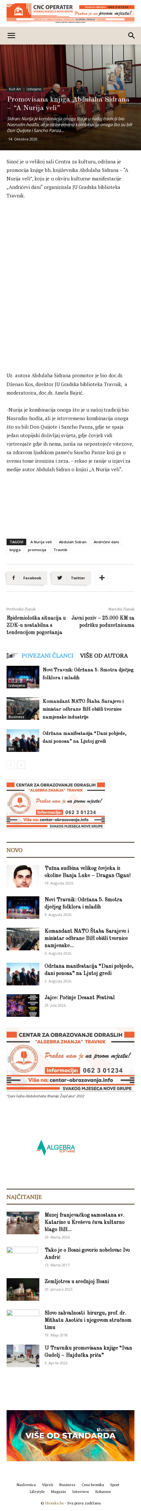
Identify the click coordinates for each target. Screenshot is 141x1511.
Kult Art (15, 89)
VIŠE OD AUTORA (104, 655)
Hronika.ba (54, 1503)
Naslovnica (26, 1484)
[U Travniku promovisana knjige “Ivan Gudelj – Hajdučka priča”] (23, 1356)
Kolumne (103, 1491)
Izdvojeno (34, 89)
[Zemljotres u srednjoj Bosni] (23, 1289)
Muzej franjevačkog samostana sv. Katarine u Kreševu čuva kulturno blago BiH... (85, 1222)
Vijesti (47, 1484)
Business (16, 717)
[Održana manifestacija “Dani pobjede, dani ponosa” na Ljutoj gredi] (23, 740)
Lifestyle (37, 1491)
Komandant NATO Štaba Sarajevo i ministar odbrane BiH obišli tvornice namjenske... (87, 938)
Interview (80, 1491)
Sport (114, 1484)
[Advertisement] (70, 278)
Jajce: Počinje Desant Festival (80, 997)
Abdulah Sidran (73, 541)
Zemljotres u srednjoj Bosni (77, 1281)
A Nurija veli (41, 541)
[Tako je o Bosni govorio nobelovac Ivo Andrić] (22, 1258)
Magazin (58, 1491)
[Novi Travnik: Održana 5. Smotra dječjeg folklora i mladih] (23, 677)
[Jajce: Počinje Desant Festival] (23, 1005)
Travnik (60, 549)
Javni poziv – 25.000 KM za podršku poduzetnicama (102, 622)
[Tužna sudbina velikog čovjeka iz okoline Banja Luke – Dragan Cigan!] (23, 876)
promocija (37, 549)
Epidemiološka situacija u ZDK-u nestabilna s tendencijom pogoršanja (36, 625)
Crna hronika (93, 1484)
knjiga (15, 549)
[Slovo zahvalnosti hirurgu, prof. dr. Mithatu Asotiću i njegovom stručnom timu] (23, 1321)
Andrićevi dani (106, 541)
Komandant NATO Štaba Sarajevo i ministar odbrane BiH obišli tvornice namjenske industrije (83, 709)
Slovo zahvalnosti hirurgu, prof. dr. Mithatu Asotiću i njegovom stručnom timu (88, 1320)
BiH (11, 749)
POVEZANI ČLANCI (47, 655)
